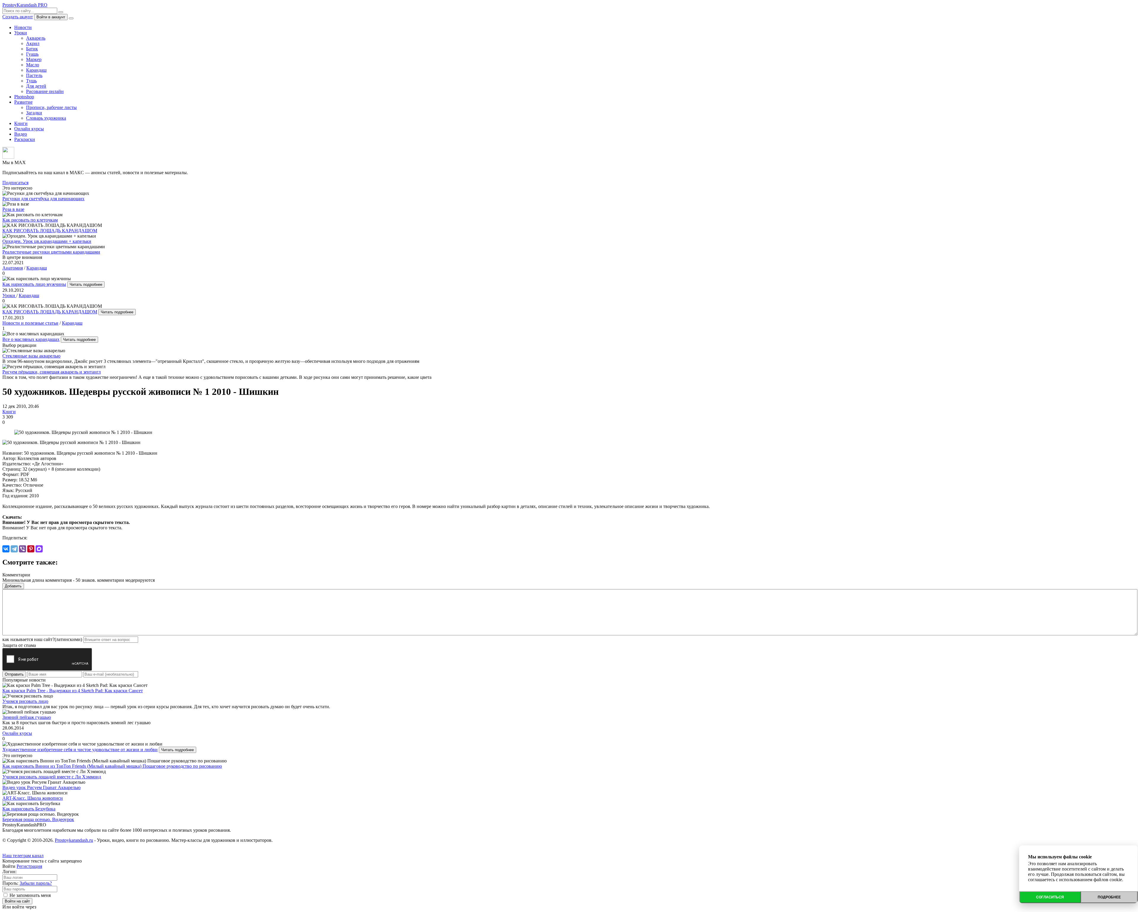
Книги (21, 123)
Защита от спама (19, 645)
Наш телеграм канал (23, 855)
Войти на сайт (17, 901)
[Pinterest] (30, 548)
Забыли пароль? (36, 883)
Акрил (32, 43)
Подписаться (15, 182)
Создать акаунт (17, 16)
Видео (20, 134)
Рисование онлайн (45, 91)
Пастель (34, 75)
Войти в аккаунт (50, 17)
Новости (23, 27)
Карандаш (36, 70)
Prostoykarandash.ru (74, 840)
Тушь (31, 80)
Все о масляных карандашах (31, 339)
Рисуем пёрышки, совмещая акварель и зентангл (51, 371)
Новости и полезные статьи (30, 323)
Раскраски (24, 139)
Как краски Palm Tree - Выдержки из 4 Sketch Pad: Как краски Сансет (72, 690)
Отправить (14, 674)
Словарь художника (46, 118)
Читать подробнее (86, 284)
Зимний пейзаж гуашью (26, 717)
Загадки (34, 112)
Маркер (33, 59)
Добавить (13, 586)
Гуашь (32, 54)
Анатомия (12, 267)
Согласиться (1050, 897)
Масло (32, 64)
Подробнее (1109, 897)
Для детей (36, 86)
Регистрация (29, 866)
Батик (32, 48)
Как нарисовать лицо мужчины (34, 284)
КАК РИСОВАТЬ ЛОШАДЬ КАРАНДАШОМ (49, 311)
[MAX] (39, 548)
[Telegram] (14, 548)
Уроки (20, 32)
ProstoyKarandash (24, 4)
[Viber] (22, 548)
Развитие (23, 102)
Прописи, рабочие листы (51, 107)
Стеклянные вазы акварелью (31, 355)
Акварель (35, 38)
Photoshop (24, 96)
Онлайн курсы (29, 128)
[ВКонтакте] (5, 548)
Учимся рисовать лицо (25, 701)
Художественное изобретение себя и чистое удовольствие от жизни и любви (80, 749)
